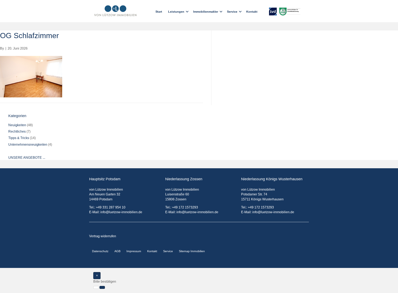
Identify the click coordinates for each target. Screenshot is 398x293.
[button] (187, 11)
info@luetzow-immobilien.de (121, 212)
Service (232, 11)
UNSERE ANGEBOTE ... (26, 157)
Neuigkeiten (17, 125)
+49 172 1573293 (185, 207)
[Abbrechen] (96, 287)
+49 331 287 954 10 (110, 207)
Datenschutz (100, 251)
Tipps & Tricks (18, 138)
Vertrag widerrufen (102, 236)
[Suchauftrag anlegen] (102, 287)
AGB (117, 251)
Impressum (133, 251)
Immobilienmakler (205, 11)
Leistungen (176, 11)
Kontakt (251, 11)
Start (158, 11)
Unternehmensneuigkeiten (27, 144)
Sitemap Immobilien (192, 251)
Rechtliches (17, 131)
